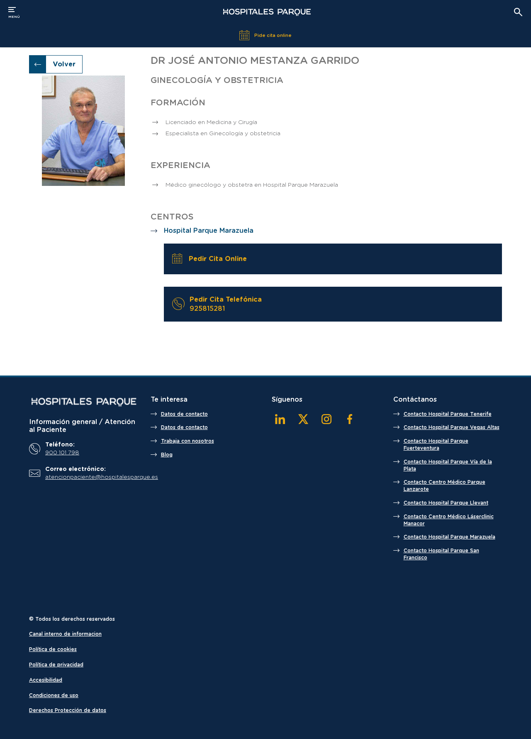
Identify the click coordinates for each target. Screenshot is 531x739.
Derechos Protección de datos (67, 710)
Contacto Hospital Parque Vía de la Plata (448, 465)
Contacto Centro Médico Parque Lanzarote (444, 486)
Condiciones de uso (53, 695)
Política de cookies (53, 649)
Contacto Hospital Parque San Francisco (441, 554)
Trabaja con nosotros (187, 441)
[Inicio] (83, 402)
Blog (167, 454)
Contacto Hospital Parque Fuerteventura (436, 445)
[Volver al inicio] (266, 12)
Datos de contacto (184, 414)
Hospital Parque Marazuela (208, 230)
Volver (64, 64)
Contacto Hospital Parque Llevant (446, 502)
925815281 (207, 308)
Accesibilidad (45, 680)
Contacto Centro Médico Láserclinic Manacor (449, 520)
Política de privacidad (56, 664)
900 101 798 (62, 453)
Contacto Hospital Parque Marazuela (449, 536)
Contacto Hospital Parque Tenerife (448, 414)
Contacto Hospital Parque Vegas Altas (451, 427)
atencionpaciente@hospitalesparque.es (89, 477)
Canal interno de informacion (65, 634)
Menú (14, 12)
